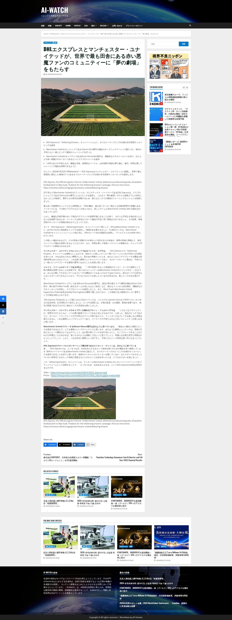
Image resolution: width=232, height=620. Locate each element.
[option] (169, 100)
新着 (55, 43)
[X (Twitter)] (3, 305)
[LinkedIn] (3, 311)
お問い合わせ (117, 25)
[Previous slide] (183, 87)
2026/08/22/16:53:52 (86, 506)
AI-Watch (54, 10)
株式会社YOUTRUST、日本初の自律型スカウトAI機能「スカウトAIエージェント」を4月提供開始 (68, 457)
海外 (93, 25)
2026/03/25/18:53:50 (55, 74)
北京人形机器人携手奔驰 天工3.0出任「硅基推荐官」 (59, 487)
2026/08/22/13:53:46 (120, 509)
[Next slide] (186, 87)
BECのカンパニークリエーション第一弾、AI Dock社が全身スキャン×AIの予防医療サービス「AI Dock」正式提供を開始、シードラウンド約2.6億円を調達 (156, 130)
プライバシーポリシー (134, 25)
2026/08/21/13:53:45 (174, 102)
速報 (42, 25)
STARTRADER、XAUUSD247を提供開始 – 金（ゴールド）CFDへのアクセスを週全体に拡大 (126, 487)
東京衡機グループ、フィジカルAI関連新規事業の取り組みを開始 (156, 98)
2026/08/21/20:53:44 (174, 149)
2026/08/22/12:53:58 (163, 560)
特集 (49, 25)
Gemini (68, 25)
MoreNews (125, 617)
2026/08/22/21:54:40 (53, 506)
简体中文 (53, 495)
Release (103, 25)
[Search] (190, 25)
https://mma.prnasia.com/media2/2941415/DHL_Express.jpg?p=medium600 (85, 375)
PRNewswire (48, 43)
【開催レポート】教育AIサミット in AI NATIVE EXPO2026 (156, 145)
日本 (86, 25)
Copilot (77, 25)
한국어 (86, 495)
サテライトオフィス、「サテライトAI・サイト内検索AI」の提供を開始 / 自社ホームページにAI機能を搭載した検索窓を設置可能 (156, 114)
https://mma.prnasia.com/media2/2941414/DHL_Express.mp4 (79, 372)
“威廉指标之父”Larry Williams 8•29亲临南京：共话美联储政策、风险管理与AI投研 (171, 537)
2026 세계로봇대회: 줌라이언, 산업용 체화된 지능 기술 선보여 (93, 487)
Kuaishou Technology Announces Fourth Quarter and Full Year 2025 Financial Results (119, 457)
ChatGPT (58, 25)
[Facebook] (3, 299)
